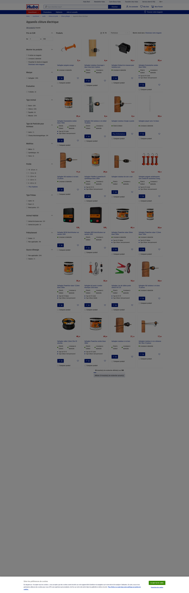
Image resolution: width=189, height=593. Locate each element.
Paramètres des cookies (157, 587)
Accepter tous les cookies (157, 583)
